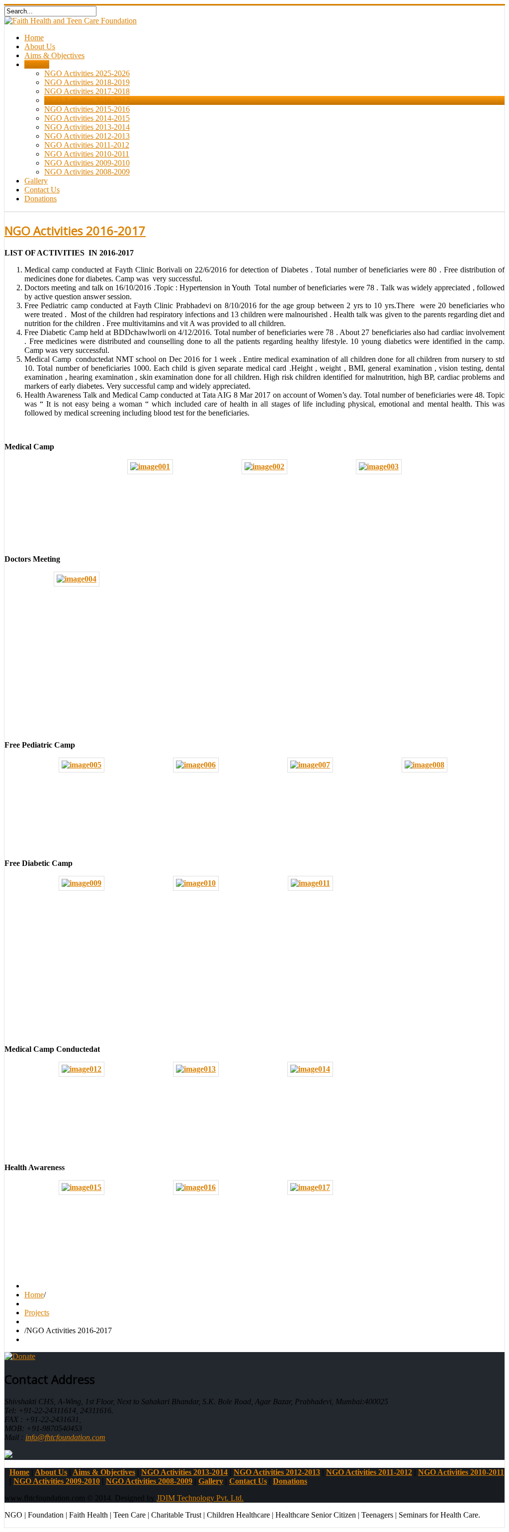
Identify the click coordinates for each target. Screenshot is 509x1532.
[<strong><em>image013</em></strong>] (196, 1069)
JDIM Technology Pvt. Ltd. (200, 1498)
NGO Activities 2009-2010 (87, 163)
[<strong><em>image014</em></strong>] (310, 1069)
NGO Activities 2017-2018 (87, 91)
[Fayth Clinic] (8, 1455)
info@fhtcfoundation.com (65, 1437)
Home (34, 37)
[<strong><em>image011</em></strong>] (310, 883)
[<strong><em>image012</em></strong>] (81, 1069)
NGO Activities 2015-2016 (87, 109)
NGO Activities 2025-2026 (87, 73)
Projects (36, 64)
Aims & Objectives (54, 55)
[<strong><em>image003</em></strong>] (379, 466)
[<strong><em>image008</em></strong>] (424, 765)
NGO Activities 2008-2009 (87, 172)
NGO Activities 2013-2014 (87, 127)
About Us (39, 46)
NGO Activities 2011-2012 (86, 145)
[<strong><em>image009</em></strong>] (81, 883)
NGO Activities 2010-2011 (86, 154)
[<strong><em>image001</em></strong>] (150, 466)
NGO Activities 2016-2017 (87, 100)
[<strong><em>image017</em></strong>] (310, 1187)
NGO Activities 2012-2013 (87, 136)
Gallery (36, 180)
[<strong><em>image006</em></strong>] (196, 765)
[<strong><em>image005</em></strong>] (81, 765)
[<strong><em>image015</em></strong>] (81, 1187)
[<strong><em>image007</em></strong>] (310, 765)
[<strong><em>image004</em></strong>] (76, 579)
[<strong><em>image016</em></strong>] (196, 1187)
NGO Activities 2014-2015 (87, 118)
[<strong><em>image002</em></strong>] (264, 466)
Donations (40, 198)
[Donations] (19, 1356)
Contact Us (42, 189)
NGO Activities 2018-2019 (87, 82)
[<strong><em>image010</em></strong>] (196, 883)
